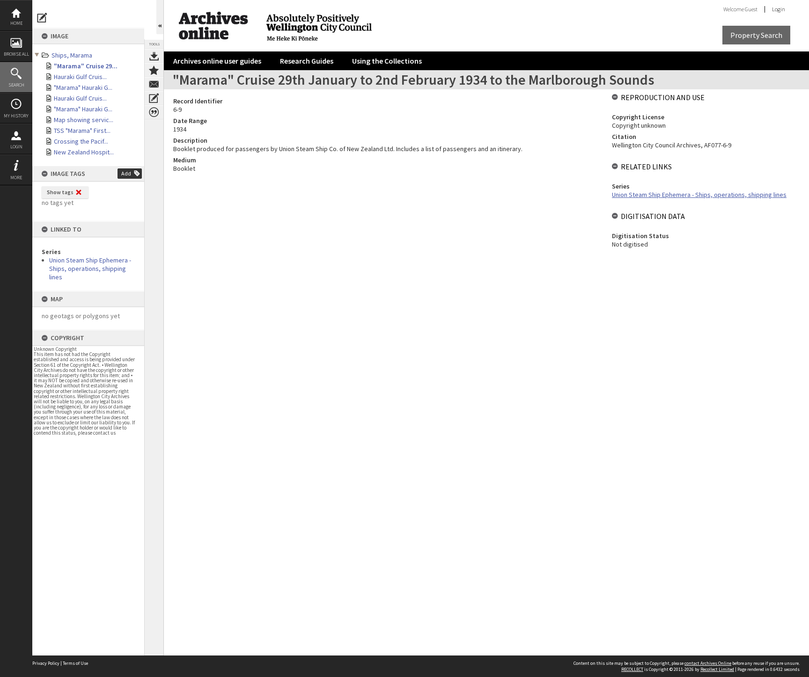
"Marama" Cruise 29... (86, 66)
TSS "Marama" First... (82, 130)
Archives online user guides (217, 61)
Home (16, 23)
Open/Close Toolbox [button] (159, 17)
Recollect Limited (717, 669)
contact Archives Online (707, 663)
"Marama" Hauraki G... (83, 87)
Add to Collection (154, 70)
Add (126, 173)
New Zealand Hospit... (84, 152)
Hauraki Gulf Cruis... (80, 77)
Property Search (756, 35)
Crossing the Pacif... (81, 141)
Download (154, 56)
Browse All (16, 54)
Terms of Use (75, 663)
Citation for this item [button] (154, 112)
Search (16, 85)
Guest (751, 9)
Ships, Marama (71, 55)
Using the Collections (387, 61)
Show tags (60, 192)
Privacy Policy (45, 663)
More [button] (16, 178)
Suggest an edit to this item (42, 18)
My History (16, 116)
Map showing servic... (83, 120)
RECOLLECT (632, 669)
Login (16, 147)
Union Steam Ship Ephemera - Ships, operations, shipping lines (90, 268)
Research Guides (306, 61)
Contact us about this (154, 84)
